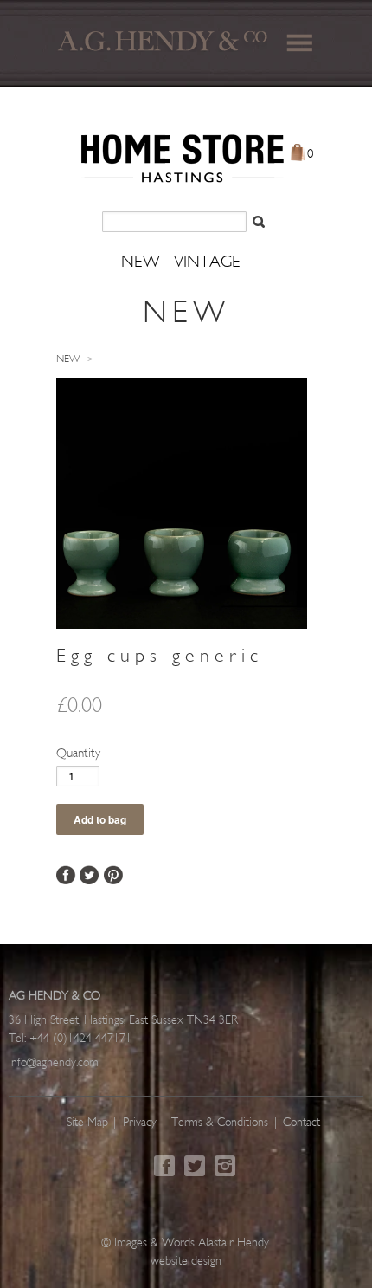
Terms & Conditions (219, 1123)
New (68, 359)
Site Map (87, 1123)
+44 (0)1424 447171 (80, 1039)
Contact (301, 1123)
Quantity (78, 754)
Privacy (140, 1123)
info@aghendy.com (54, 1063)
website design (186, 1261)
